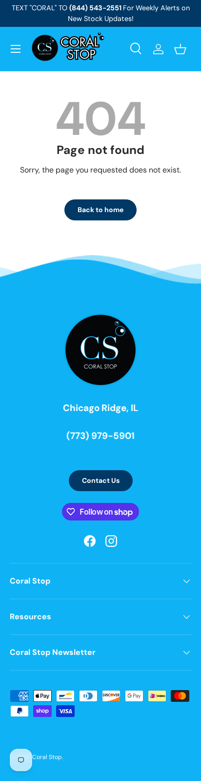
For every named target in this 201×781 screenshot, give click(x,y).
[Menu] (15, 49)
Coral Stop (47, 757)
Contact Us (101, 480)
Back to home (100, 209)
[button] (180, 49)
